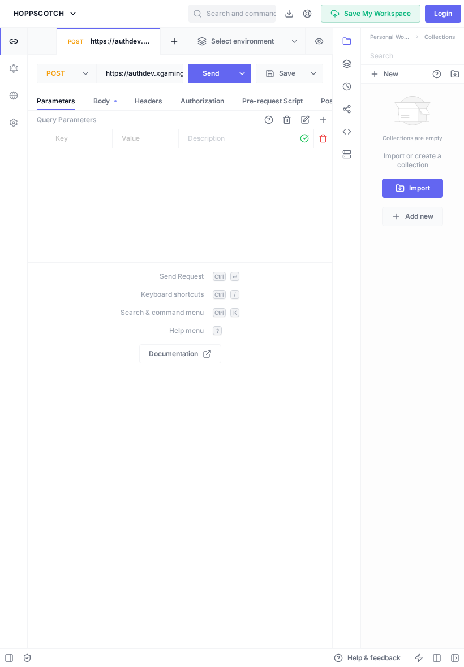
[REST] (13, 41)
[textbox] (170, 73)
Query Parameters (67, 119)
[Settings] (13, 122)
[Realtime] (13, 95)
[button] (46, 14)
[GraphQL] (13, 68)
